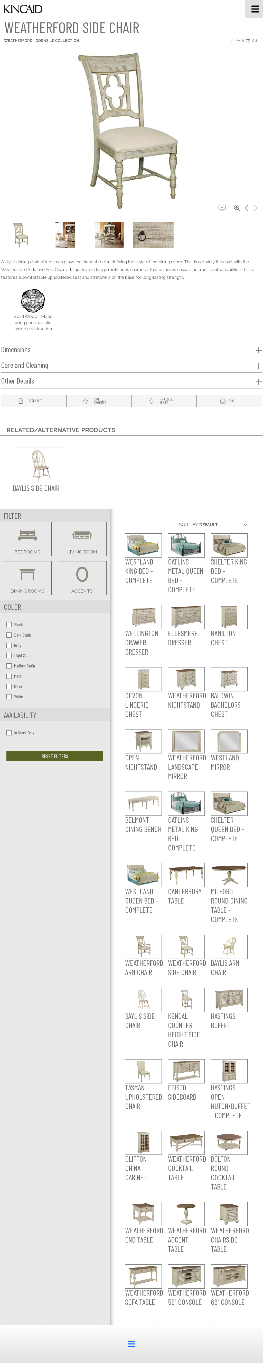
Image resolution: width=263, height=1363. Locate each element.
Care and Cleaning (24, 364)
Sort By (188, 524)
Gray (17, 645)
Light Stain (22, 655)
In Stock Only (24, 732)
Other (18, 686)
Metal (18, 676)
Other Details (17, 380)
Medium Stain (24, 665)
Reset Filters (55, 756)
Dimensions (16, 349)
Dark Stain (22, 634)
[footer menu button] (131, 1344)
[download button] (222, 208)
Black (18, 624)
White (18, 696)
